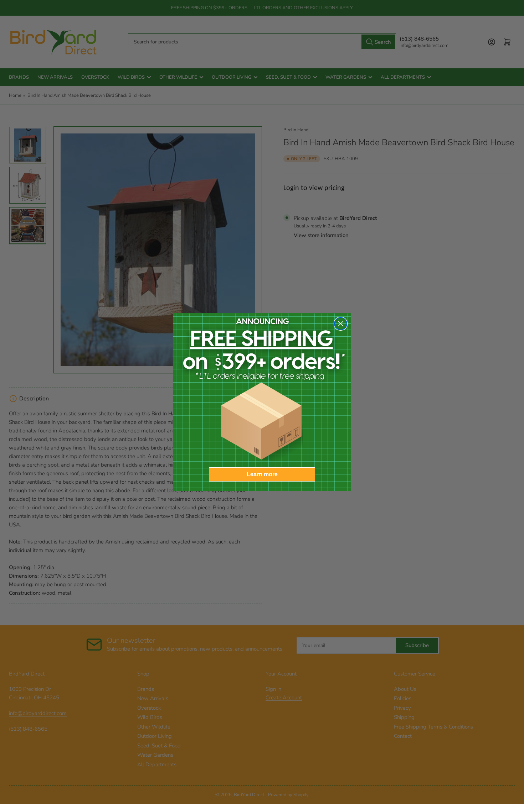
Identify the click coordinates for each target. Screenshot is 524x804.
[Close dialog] (340, 323)
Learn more (262, 474)
